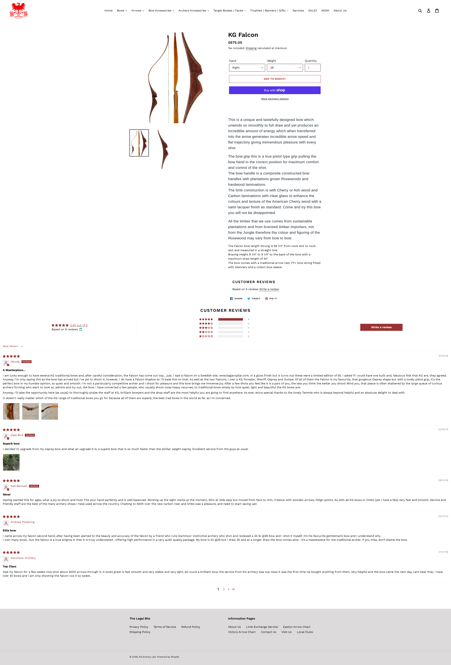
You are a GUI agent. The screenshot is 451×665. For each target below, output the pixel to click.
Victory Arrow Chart (242, 632)
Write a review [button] (381, 327)
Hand (232, 60)
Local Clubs (305, 632)
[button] (206, 319)
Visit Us (287, 632)
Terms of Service (164, 627)
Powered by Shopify (168, 656)
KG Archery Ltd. (147, 656)
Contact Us (268, 632)
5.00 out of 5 (79, 325)
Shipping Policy (139, 632)
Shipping (251, 48)
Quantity (311, 60)
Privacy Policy (138, 627)
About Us (234, 627)
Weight (271, 60)
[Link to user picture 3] (49, 411)
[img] (11, 356)
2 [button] (224, 589)
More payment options (275, 98)
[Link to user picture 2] (30, 411)
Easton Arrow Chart (296, 627)
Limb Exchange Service (262, 627)
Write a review (269, 289)
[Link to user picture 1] (11, 411)
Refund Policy (190, 627)
